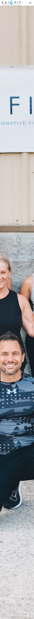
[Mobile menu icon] (30, 3)
